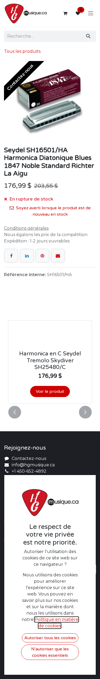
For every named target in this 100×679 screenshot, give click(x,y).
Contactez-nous (29, 458)
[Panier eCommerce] (65, 13)
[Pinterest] (42, 255)
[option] (50, 349)
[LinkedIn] (27, 255)
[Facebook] (11, 255)
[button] (14, 412)
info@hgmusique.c (32, 464)
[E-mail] (57, 255)
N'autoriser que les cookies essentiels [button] (50, 652)
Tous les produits (22, 51)
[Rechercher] (88, 36)
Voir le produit (50, 391)
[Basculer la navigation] (90, 13)
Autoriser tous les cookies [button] (50, 638)
